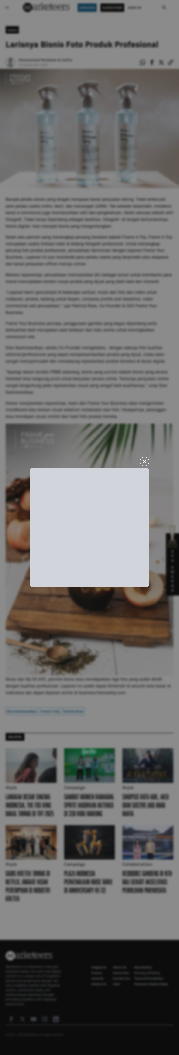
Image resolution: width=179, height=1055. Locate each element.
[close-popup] (144, 461)
